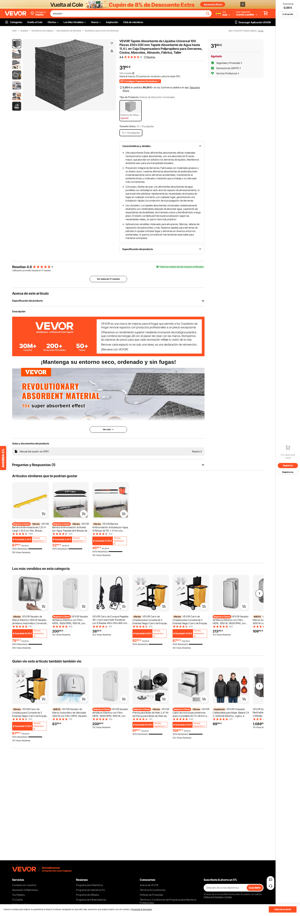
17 (42, 270)
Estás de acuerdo (282, 909)
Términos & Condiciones (152, 889)
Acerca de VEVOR (149, 885)
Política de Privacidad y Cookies (218, 897)
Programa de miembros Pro (90, 889)
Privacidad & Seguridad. (141, 909)
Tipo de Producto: (129, 97)
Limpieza (24, 30)
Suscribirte (255, 887)
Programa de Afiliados (87, 894)
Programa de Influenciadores (91, 899)
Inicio (14, 30)
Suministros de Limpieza (42, 30)
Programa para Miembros (89, 885)
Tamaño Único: (127, 126)
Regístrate (288, 465)
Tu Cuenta (17, 899)
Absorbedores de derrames (68, 30)
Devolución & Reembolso (25, 889)
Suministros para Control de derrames (102, 30)
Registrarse (287, 472)
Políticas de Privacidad (151, 894)
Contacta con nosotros (24, 885)
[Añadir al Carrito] (43, 514)
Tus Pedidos (18, 894)
